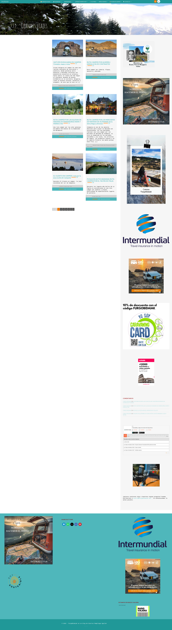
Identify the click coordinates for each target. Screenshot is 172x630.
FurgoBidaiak (5, 1)
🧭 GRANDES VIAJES (45, 1)
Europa (98, 145)
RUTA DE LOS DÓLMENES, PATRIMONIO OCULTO (145, 410)
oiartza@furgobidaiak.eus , (143, 498)
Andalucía (95, 74)
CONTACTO (127, 1)
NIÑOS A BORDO (103, 1)
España (98, 74)
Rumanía (67, 133)
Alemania (94, 145)
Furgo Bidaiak (127, 401)
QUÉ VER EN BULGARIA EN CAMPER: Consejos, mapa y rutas (67, 63)
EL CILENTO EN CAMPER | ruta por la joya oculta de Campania (67, 177)
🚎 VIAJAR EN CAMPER (115, 1)
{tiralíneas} (86, 626)
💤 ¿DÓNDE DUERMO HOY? (80, 1)
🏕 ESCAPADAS (56, 1)
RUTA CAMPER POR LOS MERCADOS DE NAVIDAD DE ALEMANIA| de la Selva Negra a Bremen (101, 122)
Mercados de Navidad (110, 145)
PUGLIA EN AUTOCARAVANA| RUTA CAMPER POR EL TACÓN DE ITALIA (100, 180)
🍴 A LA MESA (92, 1)
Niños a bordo (89, 146)
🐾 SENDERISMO (67, 1)
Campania (61, 186)
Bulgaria (60, 85)
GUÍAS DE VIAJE (71, 85)
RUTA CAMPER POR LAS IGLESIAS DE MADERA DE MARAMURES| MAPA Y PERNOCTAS (67, 122)
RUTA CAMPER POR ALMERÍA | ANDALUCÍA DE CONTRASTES (98, 63)
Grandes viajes (65, 85)
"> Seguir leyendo (70, 88)
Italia (71, 186)
